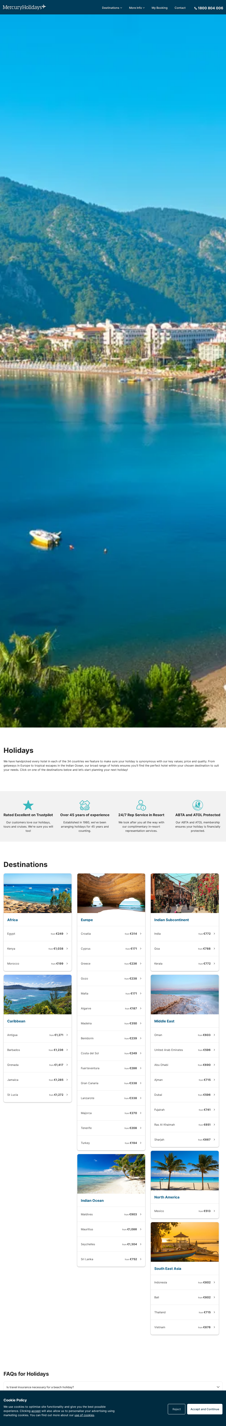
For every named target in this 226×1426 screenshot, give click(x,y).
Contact (180, 7)
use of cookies (84, 1415)
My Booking (160, 7)
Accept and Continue (205, 1409)
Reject (177, 1409)
